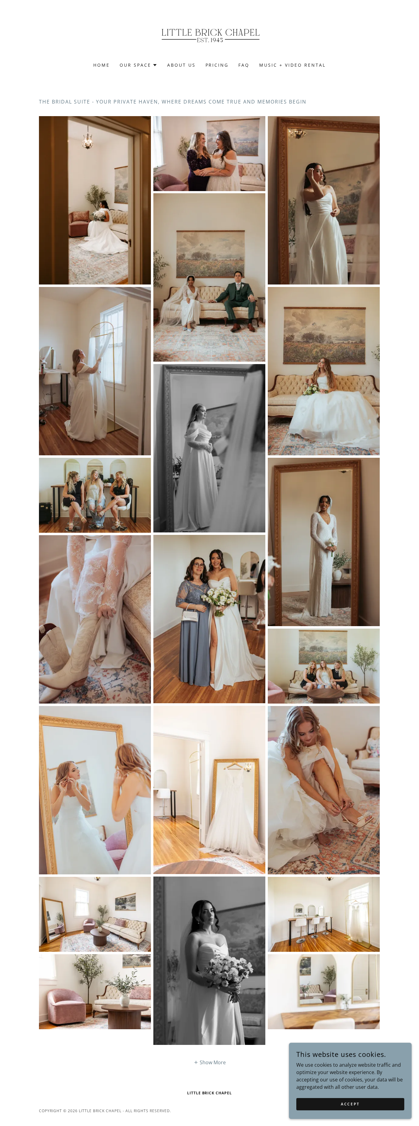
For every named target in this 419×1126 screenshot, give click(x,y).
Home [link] (101, 65)
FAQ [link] (243, 65)
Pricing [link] (217, 65)
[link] (209, 35)
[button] (138, 65)
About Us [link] (181, 65)
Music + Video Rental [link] (292, 65)
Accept (350, 1104)
